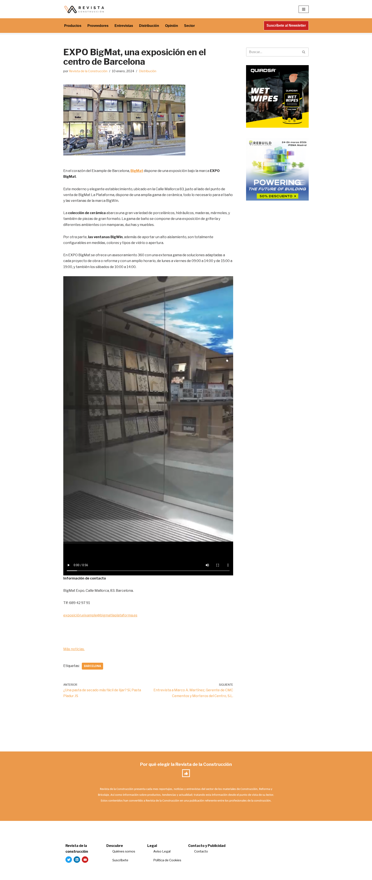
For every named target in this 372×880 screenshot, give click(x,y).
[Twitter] (68, 859)
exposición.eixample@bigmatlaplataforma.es (100, 615)
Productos (72, 26)
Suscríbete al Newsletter (286, 25)
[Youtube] (85, 859)
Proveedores (97, 26)
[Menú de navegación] (304, 9)
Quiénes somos (123, 851)
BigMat (136, 171)
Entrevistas (124, 26)
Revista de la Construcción (88, 71)
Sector (189, 26)
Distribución (149, 26)
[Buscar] (304, 52)
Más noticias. (74, 649)
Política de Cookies (167, 860)
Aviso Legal (161, 851)
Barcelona (92, 666)
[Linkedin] (77, 859)
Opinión (171, 26)
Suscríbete (120, 860)
